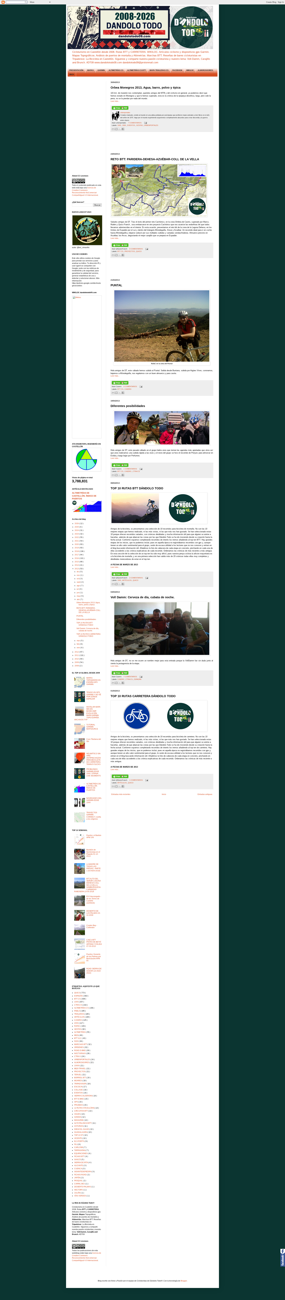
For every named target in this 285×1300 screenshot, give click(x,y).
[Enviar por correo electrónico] (113, 129)
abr (78, 599)
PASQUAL (78, 1181)
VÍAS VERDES (80, 1196)
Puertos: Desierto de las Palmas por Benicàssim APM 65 (93, 957)
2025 (77, 527)
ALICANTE (78, 1165)
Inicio (164, 794)
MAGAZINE (79, 1120)
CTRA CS (136, 471)
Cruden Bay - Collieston (91, 926)
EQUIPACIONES (81, 1153)
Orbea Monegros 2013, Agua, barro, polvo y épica (88, 604)
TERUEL (78, 1075)
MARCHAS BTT (80, 1044)
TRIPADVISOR (80, 1084)
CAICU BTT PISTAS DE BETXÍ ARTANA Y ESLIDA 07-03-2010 (94, 943)
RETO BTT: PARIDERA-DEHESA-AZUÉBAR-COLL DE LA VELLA (88, 610)
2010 (77, 659)
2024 (77, 530)
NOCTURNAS (80, 1053)
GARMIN (101, 70)
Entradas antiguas (205, 794)
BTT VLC (78, 1038)
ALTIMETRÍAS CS (116, 70)
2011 (77, 655)
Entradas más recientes (120, 794)
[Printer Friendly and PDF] (120, 109)
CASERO (128, 389)
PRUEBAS (78, 1105)
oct (78, 579)
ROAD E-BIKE (80, 1050)
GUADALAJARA (81, 1132)
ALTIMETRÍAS (80, 1032)
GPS (76, 1102)
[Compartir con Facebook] (122, 129)
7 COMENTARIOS (135, 123)
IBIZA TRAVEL (80, 1069)
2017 (77, 555)
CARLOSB (78, 1147)
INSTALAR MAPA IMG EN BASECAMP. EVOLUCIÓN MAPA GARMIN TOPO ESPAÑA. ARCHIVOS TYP (87, 713)
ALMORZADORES (205, 70)
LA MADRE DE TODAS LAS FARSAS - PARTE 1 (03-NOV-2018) (93, 867)
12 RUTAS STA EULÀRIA (84, 1108)
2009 (77, 662)
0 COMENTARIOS (136, 249)
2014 (77, 565)
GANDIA (77, 1117)
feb (78, 644)
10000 (77, 1066)
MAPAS (90, 70)
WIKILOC (190, 70)
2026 (77, 523)
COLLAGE (78, 1090)
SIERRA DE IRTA (81, 1162)
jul (78, 589)
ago (78, 586)
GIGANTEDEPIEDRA (83, 1172)
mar (78, 641)
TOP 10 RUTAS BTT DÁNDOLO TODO (84, 624)
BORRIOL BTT (80, 1078)
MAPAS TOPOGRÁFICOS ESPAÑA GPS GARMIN (93, 681)
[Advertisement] (165, 142)
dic (78, 572)
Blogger (184, 1281)
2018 (77, 551)
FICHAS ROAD (80, 1175)
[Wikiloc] (77, 297)
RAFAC (77, 1026)
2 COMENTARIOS (136, 578)
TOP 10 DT (79, 1135)
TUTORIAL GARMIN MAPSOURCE (92, 727)
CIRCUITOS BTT (81, 1111)
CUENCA (78, 1169)
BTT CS (120, 251)
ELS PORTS (79, 1141)
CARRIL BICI (79, 1184)
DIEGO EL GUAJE (81, 1129)
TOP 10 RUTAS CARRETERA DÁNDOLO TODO (88, 635)
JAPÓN (77, 1178)
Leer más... (115, 101)
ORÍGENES (79, 1047)
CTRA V (77, 1056)
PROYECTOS (130, 251)
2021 (77, 541)
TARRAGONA (80, 1150)
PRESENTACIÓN (76, 70)
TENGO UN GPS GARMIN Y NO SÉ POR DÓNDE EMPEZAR (93, 695)
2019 (77, 548)
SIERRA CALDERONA (83, 1096)
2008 (77, 666)
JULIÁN (77, 1193)
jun (78, 593)
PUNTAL (79, 616)
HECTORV (78, 1190)
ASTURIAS (79, 1126)
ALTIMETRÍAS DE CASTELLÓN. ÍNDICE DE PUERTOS (84, 496)
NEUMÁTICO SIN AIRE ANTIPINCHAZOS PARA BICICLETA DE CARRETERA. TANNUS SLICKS (93, 759)
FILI (76, 1144)
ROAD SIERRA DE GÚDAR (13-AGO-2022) (94, 971)
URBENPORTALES (151, 125)
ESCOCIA (78, 1087)
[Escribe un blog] (116, 129)
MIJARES (78, 1081)
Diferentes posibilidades (86, 619)
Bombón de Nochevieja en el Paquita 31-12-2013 (93, 853)
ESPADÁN (137, 679)
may (79, 596)
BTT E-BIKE (79, 1099)
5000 (76, 1041)
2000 (124, 125)
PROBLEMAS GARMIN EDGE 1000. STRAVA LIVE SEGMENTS (93, 772)
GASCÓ (77, 1159)
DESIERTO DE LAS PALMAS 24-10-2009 (93, 913)
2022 (77, 537)
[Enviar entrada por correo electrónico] (145, 123)
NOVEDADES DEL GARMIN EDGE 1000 (94, 800)
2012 (77, 652)
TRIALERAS (79, 1014)
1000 (119, 125)
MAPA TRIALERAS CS (159, 70)
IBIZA (71, 74)
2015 (77, 562)
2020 (77, 544)
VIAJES (77, 1114)
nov (78, 575)
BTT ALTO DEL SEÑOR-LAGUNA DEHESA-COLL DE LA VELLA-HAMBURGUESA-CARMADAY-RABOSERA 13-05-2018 (87, 885)
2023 (77, 534)
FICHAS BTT (79, 1156)
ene (78, 648)
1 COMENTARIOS (130, 469)
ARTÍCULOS (127, 580)
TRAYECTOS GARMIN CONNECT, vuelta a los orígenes (93, 816)
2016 (77, 558)
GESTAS (139, 125)
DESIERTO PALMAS (82, 1187)
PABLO (77, 1011)
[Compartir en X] (119, 129)
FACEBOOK (177, 70)
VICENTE (78, 1138)
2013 (77, 569)
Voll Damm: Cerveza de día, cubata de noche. (87, 629)
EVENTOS (131, 125)
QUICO (139, 251)
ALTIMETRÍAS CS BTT (136, 70)
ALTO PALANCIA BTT (83, 1123)
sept (79, 582)
